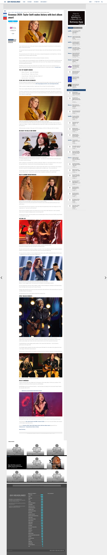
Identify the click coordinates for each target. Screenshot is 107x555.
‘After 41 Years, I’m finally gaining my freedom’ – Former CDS (75, 206)
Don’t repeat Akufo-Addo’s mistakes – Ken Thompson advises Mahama (76, 175)
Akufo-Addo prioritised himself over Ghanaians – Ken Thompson (76, 188)
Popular (70, 27)
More (90, 1)
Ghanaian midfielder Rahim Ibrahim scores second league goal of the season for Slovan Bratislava (76, 54)
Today (24, 1)
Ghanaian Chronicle (31, 514)
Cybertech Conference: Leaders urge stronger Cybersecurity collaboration (76, 158)
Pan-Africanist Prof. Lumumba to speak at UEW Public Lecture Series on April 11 (76, 99)
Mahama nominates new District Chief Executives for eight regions (76, 105)
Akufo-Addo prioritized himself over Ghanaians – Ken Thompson (76, 194)
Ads (29, 546)
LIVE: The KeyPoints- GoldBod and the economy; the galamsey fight (76, 31)
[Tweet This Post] (5, 16)
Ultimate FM (30, 523)
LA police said (58, 67)
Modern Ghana (30, 533)
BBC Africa (30, 512)
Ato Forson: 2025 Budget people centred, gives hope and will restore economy (76, 152)
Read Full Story (22, 429)
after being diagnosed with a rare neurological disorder (47, 83)
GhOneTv (29, 531)
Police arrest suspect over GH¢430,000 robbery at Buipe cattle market (76, 72)
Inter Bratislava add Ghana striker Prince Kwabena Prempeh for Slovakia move (76, 43)
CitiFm (12, 12)
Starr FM (29, 536)
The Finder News (31, 538)
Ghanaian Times (31, 509)
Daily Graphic (30, 522)
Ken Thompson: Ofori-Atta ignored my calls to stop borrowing (76, 200)
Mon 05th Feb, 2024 (19, 12)
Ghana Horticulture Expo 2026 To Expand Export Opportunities (75, 85)
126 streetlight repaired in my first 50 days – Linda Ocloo (76, 147)
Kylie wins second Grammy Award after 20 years (32, 390)
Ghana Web (30, 494)
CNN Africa (30, 530)
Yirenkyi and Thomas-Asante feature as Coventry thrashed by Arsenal (76, 37)
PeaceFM (30, 528)
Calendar (80, 27)
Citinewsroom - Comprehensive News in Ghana (29, 426)
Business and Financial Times (33, 515)
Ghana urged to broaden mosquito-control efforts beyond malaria (75, 78)
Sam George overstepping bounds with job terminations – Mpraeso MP (76, 164)
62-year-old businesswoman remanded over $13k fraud (76, 111)
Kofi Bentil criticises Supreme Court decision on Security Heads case (76, 129)
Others (29, 539)
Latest (75, 27)
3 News (29, 501)
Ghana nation (30, 517)
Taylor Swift (10, 42)
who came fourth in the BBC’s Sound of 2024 (35, 421)
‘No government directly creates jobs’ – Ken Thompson (75, 123)
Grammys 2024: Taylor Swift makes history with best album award (36, 425)
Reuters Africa (30, 520)
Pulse (29, 499)
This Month (36, 1)
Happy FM (30, 541)
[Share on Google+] (5, 19)
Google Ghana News (31, 507)
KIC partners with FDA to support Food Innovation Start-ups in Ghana (75, 117)
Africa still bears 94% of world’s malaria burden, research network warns (75, 66)
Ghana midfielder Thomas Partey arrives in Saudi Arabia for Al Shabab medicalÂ (76, 48)
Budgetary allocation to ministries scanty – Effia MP (76, 170)
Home (9, 12)
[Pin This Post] (5, 17)
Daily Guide (30, 498)
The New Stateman (31, 544)
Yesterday (29, 1)
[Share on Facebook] (5, 13)
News (15, 39)
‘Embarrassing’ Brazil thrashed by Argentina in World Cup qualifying (75, 135)
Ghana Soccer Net (31, 506)
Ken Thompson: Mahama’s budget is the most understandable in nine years (76, 182)
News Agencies (43, 1)
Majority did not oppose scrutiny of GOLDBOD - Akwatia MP (75, 60)
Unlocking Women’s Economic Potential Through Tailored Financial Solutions (76, 93)
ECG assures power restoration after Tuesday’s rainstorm (76, 141)
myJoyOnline (30, 504)
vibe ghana (30, 525)
